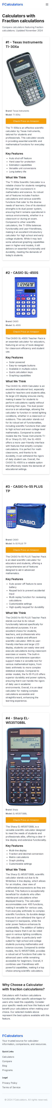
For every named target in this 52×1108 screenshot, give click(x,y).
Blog (4, 1065)
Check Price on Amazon (26, 121)
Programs (7, 1070)
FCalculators (12, 4)
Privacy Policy (9, 1083)
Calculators (8, 1056)
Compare (7, 1061)
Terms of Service (11, 1087)
